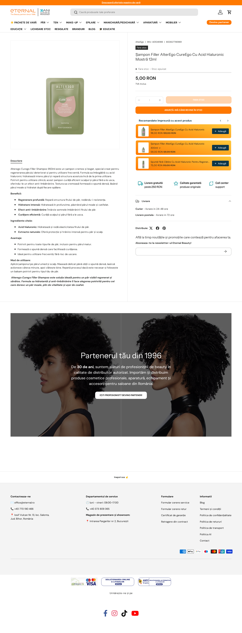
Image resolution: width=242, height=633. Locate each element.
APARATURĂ (150, 22)
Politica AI (205, 534)
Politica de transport (212, 528)
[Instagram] (114, 615)
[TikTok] (124, 615)
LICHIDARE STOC (41, 29)
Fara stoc (199, 99)
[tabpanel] (65, 227)
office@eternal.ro (24, 502)
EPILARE (91, 22)
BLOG (92, 29)
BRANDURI (78, 29)
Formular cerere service (175, 502)
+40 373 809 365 (99, 509)
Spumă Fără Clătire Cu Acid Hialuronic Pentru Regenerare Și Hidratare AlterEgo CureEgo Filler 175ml (180, 161)
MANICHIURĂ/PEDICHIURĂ (119, 22)
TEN (55, 22)
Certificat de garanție (173, 515)
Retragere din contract (174, 521)
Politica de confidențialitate (215, 515)
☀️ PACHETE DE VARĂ (24, 22)
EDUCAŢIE (17, 29)
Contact (204, 540)
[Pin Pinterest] (164, 228)
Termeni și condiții (210, 509)
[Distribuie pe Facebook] (157, 228)
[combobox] (134, 12)
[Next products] (227, 120)
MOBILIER (171, 22)
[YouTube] (135, 615)
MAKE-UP (72, 22)
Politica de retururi (211, 521)
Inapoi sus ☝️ (121, 477)
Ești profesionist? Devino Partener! (121, 395)
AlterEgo (139, 41)
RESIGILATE (61, 29)
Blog (202, 502)
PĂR (43, 22)
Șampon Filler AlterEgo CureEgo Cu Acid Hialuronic (177, 129)
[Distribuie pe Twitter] (151, 228)
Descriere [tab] (16, 160)
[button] (229, 12)
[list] (65, 94)
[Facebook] (105, 615)
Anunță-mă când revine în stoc (183, 110)
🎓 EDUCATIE (107, 29)
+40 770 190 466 (23, 509)
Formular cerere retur (174, 509)
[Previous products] (220, 120)
